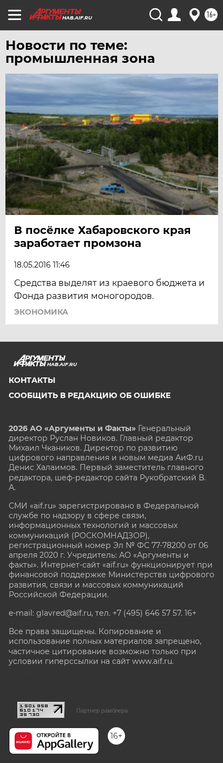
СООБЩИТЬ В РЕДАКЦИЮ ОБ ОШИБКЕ (89, 395)
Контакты (32, 380)
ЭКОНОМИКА (41, 312)
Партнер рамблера (102, 710)
